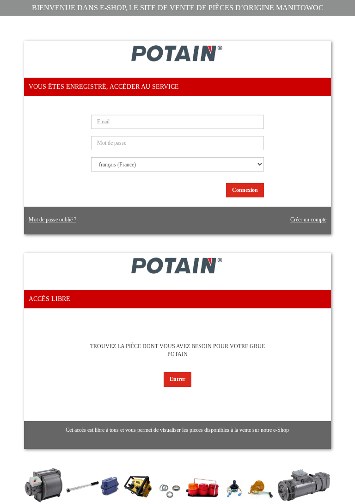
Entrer (177, 379)
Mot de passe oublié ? (52, 219)
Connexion (245, 190)
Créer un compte (308, 219)
